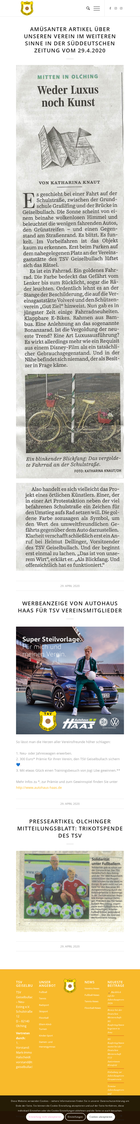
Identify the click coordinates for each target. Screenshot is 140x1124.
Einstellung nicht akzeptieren (45, 1116)
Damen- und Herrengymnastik (47, 1044)
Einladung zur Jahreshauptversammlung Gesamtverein (120, 1075)
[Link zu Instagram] (115, 8)
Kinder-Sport (46, 1035)
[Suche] (86, 8)
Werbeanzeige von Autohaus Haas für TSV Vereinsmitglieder (70, 606)
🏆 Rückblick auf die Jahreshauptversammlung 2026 (120, 997)
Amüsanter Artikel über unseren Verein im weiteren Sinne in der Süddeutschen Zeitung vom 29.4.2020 (70, 39)
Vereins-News (92, 988)
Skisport (43, 1011)
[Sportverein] (27, 8)
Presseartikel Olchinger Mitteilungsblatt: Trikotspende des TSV (70, 828)
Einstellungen (75, 1116)
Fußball (43, 992)
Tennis (42, 998)
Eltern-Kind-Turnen (45, 1027)
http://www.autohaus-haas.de (39, 787)
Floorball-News (93, 1008)
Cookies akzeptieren (101, 1116)
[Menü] (95, 8)
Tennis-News (91, 1001)
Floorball (43, 1017)
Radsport (44, 1005)
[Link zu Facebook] (110, 8)
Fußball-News (92, 995)
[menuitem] (86, 8)
